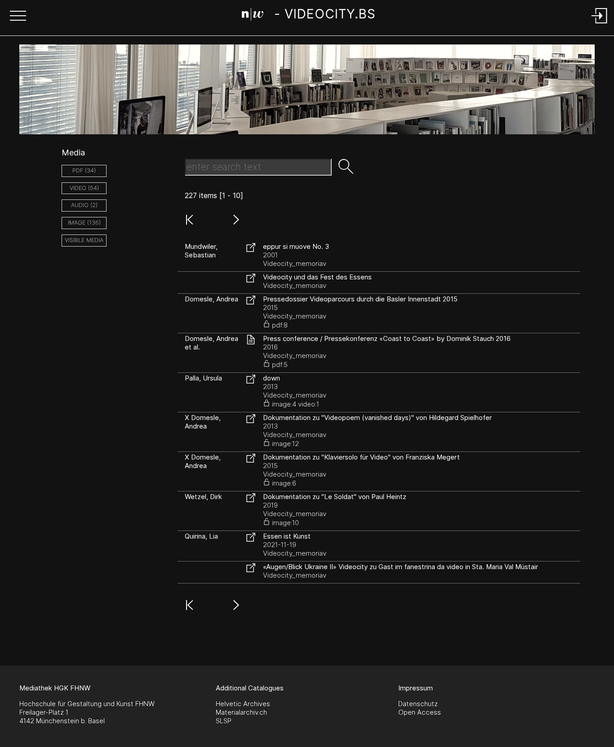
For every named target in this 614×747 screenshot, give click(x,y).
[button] (18, 16)
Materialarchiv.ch (241, 712)
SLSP (223, 720)
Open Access (419, 712)
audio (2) (84, 205)
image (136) (84, 222)
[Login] (599, 24)
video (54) (84, 188)
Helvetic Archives (243, 703)
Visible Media (84, 240)
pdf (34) (84, 170)
